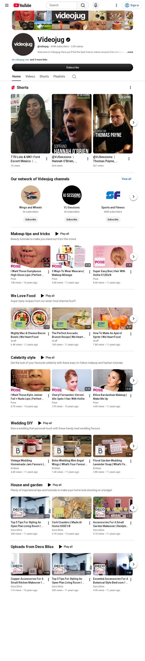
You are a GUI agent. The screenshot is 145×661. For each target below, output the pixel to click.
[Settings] (116, 5)
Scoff (13, 341)
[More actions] (130, 87)
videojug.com (22, 59)
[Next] (133, 122)
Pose (13, 279)
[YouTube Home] (22, 5)
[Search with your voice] (95, 5)
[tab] (16, 76)
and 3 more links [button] (38, 59)
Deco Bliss (16, 530)
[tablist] (72, 76)
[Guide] (7, 5)
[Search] (83, 5)
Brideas (15, 468)
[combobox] (62, 5)
